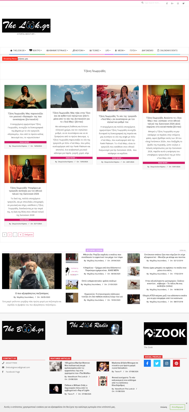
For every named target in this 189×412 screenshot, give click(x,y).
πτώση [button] (163, 407)
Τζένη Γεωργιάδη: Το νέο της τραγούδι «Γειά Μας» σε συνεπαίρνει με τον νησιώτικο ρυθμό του (118, 119)
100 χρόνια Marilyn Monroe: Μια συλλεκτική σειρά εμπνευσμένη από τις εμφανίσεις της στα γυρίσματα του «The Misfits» (77, 368)
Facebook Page (13, 371)
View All (183, 250)
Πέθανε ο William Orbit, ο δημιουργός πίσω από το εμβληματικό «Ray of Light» (77, 388)
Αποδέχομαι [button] (177, 407)
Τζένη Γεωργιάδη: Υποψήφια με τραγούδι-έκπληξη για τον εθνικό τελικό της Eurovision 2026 (25, 191)
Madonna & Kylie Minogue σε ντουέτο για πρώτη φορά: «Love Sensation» (125, 365)
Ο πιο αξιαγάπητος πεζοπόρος (32, 293)
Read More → (25, 142)
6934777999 (11, 363)
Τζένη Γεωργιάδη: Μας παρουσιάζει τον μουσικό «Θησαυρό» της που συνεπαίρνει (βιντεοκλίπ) (25, 116)
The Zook (148, 347)
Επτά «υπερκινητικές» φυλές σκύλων (99, 281)
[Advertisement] (140, 26)
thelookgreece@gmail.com (18, 367)
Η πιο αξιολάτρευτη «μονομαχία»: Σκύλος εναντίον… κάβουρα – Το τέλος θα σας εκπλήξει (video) (164, 283)
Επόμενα (29, 234)
